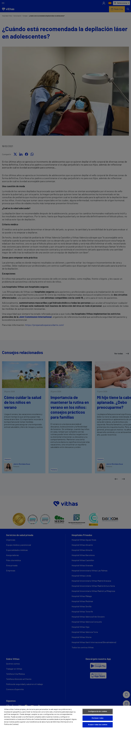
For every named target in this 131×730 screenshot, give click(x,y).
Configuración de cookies (97, 711)
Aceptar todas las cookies (97, 725)
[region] (65, 718)
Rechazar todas (97, 718)
